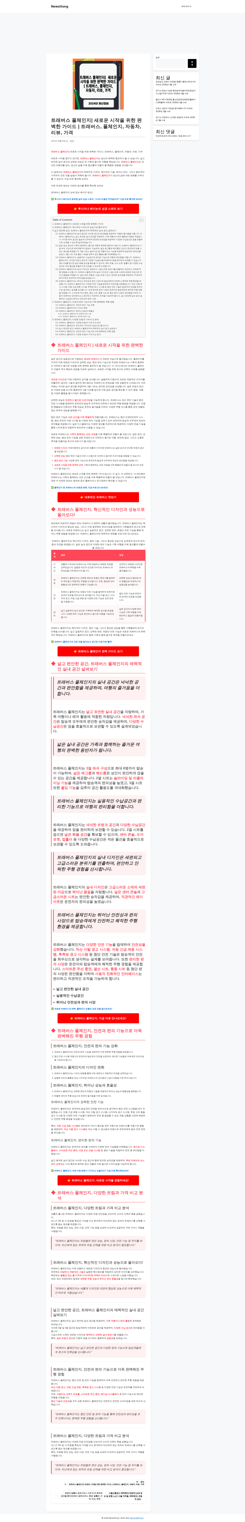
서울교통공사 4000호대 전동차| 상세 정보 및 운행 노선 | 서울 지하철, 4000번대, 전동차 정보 (123, 1496)
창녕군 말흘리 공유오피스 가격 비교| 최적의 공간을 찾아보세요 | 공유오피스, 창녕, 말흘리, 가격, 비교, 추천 (81, 1496)
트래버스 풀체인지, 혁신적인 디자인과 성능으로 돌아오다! (80, 227)
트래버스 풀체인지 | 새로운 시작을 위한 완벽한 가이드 (78, 224)
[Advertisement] (122, 32)
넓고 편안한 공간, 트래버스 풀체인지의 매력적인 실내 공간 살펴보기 (85, 230)
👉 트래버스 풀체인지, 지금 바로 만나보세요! (98, 1018)
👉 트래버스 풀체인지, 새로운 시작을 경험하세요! (98, 1180)
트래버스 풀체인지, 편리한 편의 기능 (76, 316)
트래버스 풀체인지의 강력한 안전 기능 (77, 314)
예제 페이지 (186, 6)
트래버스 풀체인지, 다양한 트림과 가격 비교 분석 (76, 319)
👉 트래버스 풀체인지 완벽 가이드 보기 (98, 651)
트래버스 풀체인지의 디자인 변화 (73, 308)
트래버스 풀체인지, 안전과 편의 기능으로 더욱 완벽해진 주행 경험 (84, 302)
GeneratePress (136, 1518)
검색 (158, 57)
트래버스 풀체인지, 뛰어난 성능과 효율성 (76, 311)
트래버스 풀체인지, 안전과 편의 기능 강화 (77, 305)
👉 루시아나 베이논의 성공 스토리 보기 (98, 208)
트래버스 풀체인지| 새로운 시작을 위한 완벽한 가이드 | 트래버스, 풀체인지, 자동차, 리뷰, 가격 (106, 1484)
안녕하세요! (161, 136)
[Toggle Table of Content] (140, 220)
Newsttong (59, 6)
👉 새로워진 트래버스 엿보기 (98, 497)
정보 (142, 1482)
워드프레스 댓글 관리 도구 (179, 136)
